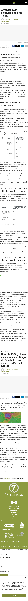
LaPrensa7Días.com (4, 543)
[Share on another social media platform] (26, 46)
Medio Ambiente (8, 7)
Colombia (7, 351)
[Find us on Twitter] (15, 502)
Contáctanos (14, 512)
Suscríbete (14, 514)
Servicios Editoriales (14, 508)
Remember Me (5, 571)
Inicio (2, 7)
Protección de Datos (4, 541)
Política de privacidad (15, 541)
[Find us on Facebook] (12, 502)
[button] (25, 578)
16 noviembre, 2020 (7, 373)
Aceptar (14, 595)
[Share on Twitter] (17, 46)
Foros (14, 518)
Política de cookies (8, 599)
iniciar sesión (8, 346)
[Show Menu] (2, 2)
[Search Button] (26, 2)
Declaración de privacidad (18, 599)
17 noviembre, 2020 (7, 23)
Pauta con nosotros (14, 506)
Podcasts (14, 516)
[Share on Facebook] (13, 46)
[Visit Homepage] (14, 2)
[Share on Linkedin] (22, 46)
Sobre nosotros (14, 510)
